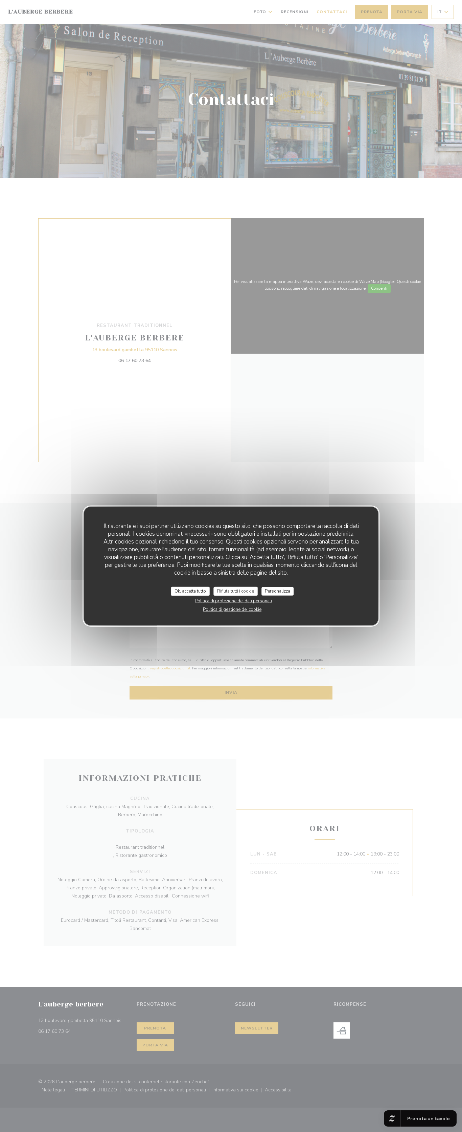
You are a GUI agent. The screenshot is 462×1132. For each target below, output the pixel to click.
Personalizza (277, 591)
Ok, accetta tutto (190, 591)
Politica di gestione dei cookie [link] (232, 609)
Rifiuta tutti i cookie (235, 591)
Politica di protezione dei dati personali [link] (233, 601)
